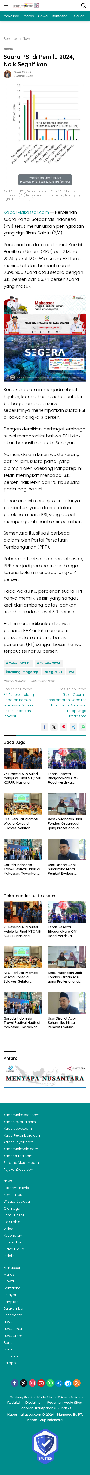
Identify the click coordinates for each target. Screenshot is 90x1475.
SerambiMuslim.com (21, 1162)
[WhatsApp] (50, 1383)
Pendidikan (13, 1242)
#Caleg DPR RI (18, 663)
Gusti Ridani (22, 72)
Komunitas (13, 1194)
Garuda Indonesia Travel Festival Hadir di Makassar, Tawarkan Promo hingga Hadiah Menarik (22, 869)
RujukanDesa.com (19, 1169)
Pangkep (11, 1301)
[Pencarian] (83, 6)
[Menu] (7, 5)
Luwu (8, 1322)
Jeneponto (13, 1315)
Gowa (9, 1281)
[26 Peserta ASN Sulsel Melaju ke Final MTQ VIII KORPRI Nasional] (23, 758)
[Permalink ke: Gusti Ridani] (7, 74)
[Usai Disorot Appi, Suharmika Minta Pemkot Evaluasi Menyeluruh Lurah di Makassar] (67, 849)
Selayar (10, 1294)
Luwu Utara (13, 1335)
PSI (71, 672)
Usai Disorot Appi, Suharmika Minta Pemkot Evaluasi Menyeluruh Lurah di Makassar (64, 869)
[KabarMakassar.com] (25, 5)
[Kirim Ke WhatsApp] (82, 727)
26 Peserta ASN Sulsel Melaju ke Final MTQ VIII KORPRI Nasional (22, 778)
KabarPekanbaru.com (22, 1135)
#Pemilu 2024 (48, 663)
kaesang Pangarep (22, 672)
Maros (9, 1274)
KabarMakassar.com (26, 212)
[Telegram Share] (73, 727)
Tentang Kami (21, 1397)
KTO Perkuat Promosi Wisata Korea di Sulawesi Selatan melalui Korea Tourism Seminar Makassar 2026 (21, 823)
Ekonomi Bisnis (16, 1187)
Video (8, 1228)
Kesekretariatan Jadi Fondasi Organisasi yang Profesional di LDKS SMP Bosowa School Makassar (65, 823)
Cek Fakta (12, 1221)
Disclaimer (33, 1402)
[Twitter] (23, 1383)
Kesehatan (13, 1235)
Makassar (12, 1267)
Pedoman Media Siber (64, 1402)
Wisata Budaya (17, 1201)
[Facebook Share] (44, 727)
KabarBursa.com (18, 1155)
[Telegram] (59, 1383)
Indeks (9, 1256)
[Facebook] (14, 1383)
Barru (8, 1342)
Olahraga (12, 1208)
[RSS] (77, 1383)
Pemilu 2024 (14, 1215)
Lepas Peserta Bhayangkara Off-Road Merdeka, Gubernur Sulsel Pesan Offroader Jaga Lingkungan (66, 778)
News (8, 49)
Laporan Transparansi (38, 1408)
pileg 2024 (53, 672)
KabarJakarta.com (20, 1121)
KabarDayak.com (19, 1142)
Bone (8, 1349)
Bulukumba (13, 1308)
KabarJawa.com (18, 1128)
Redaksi (13, 1402)
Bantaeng (12, 1288)
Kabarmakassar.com (24, 1414)
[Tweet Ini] (54, 727)
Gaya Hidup (14, 1249)
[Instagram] (32, 1383)
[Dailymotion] (68, 1383)
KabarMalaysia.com (21, 1149)
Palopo (10, 1363)
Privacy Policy (69, 1397)
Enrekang (11, 1356)
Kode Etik (45, 1397)
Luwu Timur (13, 1328)
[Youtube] (41, 1383)
